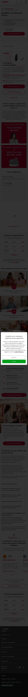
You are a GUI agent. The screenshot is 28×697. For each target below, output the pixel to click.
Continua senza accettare (19, 331)
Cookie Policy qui (18, 352)
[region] (14, 348)
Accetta (14, 361)
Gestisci (14, 357)
